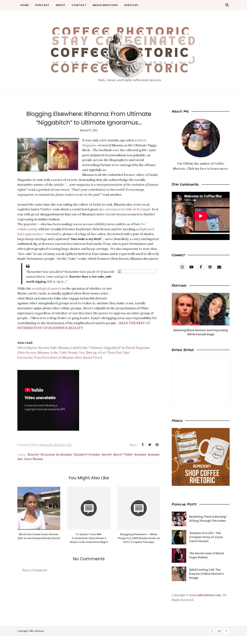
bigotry (33, 454)
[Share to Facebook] (143, 445)
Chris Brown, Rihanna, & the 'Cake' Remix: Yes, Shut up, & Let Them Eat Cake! (73, 352)
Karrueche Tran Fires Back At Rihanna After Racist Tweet (59, 357)
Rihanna (140, 454)
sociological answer (46, 288)
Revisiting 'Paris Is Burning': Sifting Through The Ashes (208, 519)
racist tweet (123, 454)
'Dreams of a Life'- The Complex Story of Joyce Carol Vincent (206, 537)
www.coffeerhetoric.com (205, 595)
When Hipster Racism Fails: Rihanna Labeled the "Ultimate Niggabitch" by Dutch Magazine (83, 348)
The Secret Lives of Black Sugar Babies (206, 555)
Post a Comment (34, 570)
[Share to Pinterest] (157, 445)
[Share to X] (150, 445)
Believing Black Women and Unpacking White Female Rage (200, 332)
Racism (107, 454)
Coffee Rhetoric (36, 631)
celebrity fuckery (87, 454)
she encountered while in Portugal (124, 209)
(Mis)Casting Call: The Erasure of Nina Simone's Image (206, 574)
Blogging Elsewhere (56, 454)
